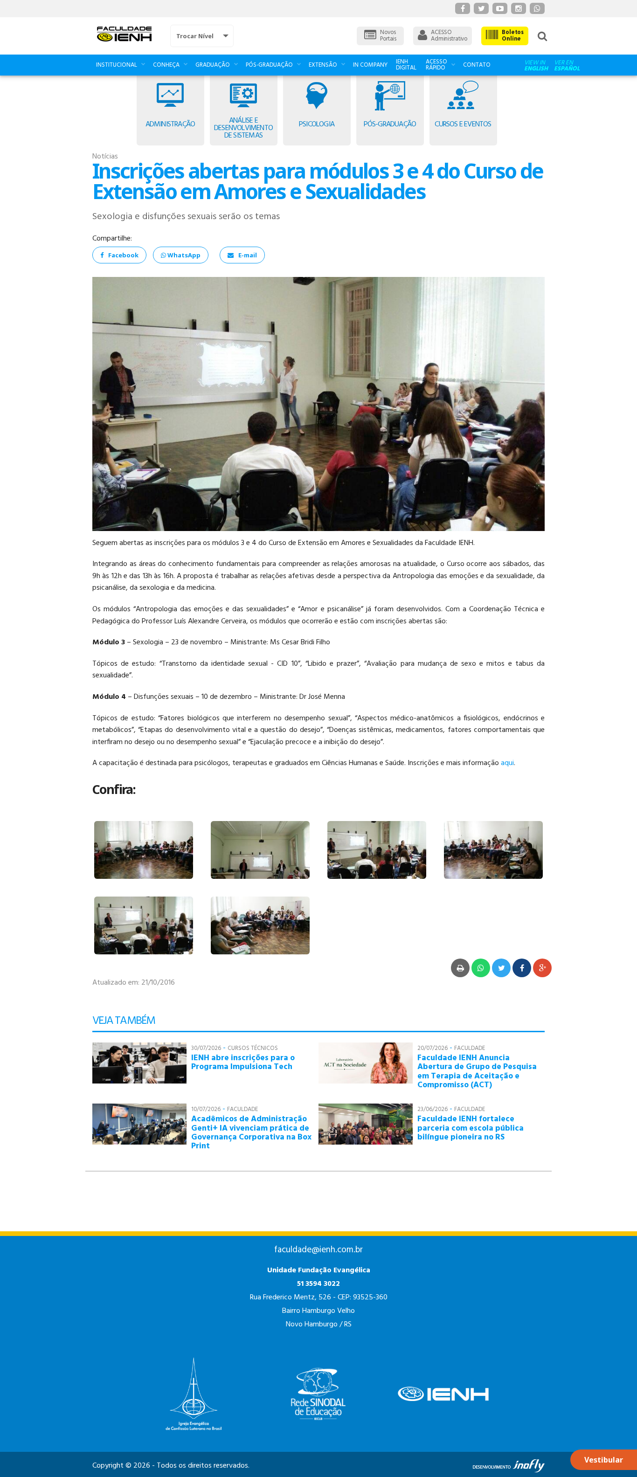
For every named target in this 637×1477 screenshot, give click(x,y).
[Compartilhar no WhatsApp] (480, 968)
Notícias (105, 157)
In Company (370, 65)
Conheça (166, 65)
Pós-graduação (269, 65)
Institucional (116, 65)
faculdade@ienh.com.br (318, 1250)
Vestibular (603, 1460)
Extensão (323, 65)
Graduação (212, 65)
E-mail (247, 255)
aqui (507, 763)
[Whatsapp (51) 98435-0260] (537, 8)
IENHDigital (406, 65)
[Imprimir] (460, 968)
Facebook (123, 255)
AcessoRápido (436, 65)
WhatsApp (183, 255)
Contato (477, 65)
